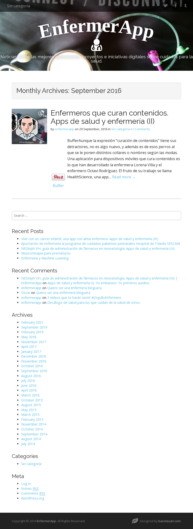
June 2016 (28, 385)
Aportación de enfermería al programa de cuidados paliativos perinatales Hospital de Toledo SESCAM (100, 243)
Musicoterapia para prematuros (46, 253)
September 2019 (34, 327)
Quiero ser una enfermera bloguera (74, 288)
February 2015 (32, 419)
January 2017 (31, 351)
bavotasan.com (169, 521)
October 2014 (32, 429)
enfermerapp (64, 129)
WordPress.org (32, 498)
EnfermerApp (46, 521)
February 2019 (32, 332)
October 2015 (32, 400)
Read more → (124, 176)
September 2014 (34, 434)
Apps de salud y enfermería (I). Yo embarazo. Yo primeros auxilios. (99, 283)
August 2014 (31, 439)
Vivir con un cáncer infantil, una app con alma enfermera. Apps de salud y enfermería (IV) (89, 239)
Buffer (58, 185)
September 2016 (34, 371)
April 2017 (28, 346)
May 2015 (28, 410)
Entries (30, 488)
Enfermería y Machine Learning (45, 258)
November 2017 (33, 342)
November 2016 (33, 361)
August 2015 (31, 405)
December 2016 (33, 356)
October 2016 (32, 366)
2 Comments (141, 129)
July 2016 (28, 380)
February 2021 (32, 322)
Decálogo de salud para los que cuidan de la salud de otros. (94, 302)
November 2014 (33, 424)
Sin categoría (18, 5)
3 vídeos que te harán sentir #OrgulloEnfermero (84, 297)
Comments (33, 493)
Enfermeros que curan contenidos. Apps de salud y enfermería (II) (109, 116)
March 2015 (30, 414)
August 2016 (31, 376)
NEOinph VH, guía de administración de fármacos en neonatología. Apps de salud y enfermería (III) (98, 248)
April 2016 (28, 390)
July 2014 (28, 444)
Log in (26, 483)
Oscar (25, 292)
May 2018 (28, 337)
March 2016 (30, 395)
